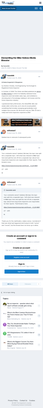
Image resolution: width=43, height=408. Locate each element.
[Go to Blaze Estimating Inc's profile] (4, 313)
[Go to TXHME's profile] (4, 333)
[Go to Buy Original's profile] (4, 342)
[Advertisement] (21, 33)
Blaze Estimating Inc (13, 319)
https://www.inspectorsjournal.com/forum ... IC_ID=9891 (20, 166)
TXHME (9, 337)
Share (11, 284)
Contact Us (23, 400)
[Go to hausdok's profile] (4, 77)
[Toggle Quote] (5, 190)
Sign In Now (21, 271)
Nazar (9, 308)
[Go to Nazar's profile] (4, 304)
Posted (14, 78)
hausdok (6, 66)
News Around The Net (19, 68)
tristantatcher (11, 328)
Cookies (32, 400)
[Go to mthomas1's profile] (4, 132)
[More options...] (39, 76)
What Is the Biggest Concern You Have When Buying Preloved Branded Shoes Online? (20, 344)
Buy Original (11, 348)
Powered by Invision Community (21, 405)
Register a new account (21, 257)
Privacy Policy (13, 400)
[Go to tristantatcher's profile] (4, 324)
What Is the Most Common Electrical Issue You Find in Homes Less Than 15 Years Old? (21, 315)
